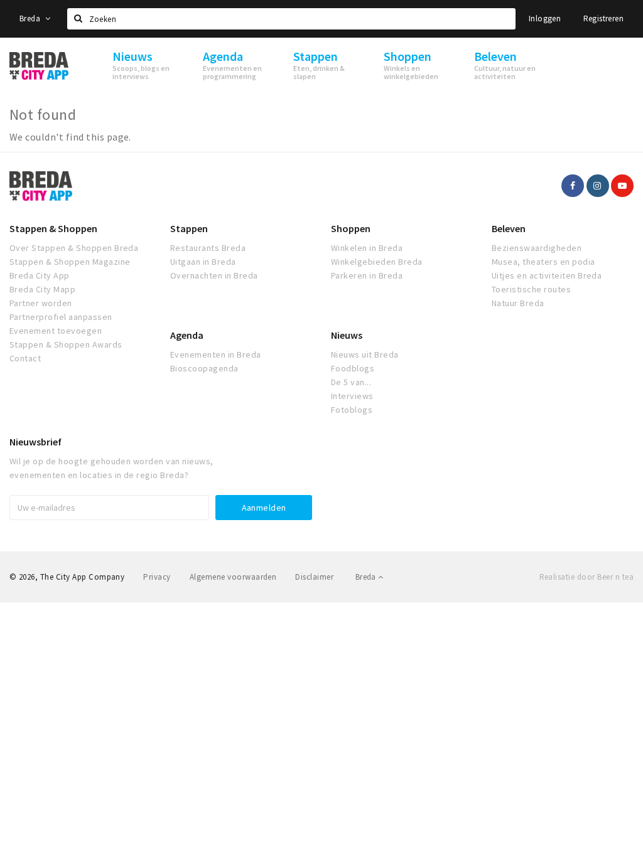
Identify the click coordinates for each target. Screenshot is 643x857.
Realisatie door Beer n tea (586, 577)
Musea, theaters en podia (543, 261)
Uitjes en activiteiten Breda (547, 275)
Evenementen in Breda (215, 354)
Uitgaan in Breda (203, 261)
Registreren (603, 18)
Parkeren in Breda (367, 275)
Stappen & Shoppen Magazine (69, 261)
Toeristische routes (531, 289)
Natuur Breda (518, 303)
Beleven (509, 228)
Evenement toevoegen (55, 330)
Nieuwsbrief (35, 441)
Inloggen (545, 18)
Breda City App (39, 275)
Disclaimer (314, 577)
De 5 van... (351, 382)
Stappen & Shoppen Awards (65, 344)
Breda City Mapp (42, 289)
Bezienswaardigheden (536, 247)
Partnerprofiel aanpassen (60, 316)
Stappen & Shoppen (53, 228)
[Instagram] (597, 185)
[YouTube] (622, 185)
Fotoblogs (351, 409)
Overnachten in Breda (214, 275)
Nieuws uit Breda (365, 354)
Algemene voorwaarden (233, 577)
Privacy (156, 577)
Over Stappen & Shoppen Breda (73, 247)
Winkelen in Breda (367, 247)
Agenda (186, 335)
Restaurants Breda (208, 247)
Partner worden (40, 303)
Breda (30, 18)
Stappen (189, 228)
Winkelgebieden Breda (377, 261)
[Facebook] (572, 185)
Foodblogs (352, 368)
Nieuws (346, 335)
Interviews (352, 396)
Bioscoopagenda (204, 368)
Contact (25, 358)
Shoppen (350, 228)
